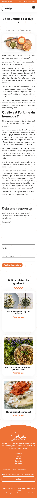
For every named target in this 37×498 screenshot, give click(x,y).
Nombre (5, 248)
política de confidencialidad (25, 474)
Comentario (6, 222)
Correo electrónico (8, 256)
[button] (34, 8)
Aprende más (18, 317)
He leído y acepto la (18, 474)
